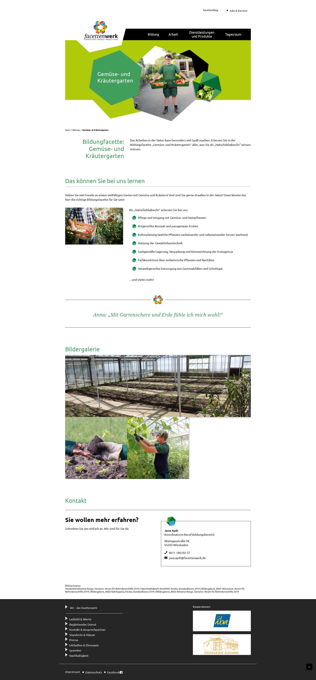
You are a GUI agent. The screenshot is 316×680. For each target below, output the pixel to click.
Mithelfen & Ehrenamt (84, 645)
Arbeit (173, 34)
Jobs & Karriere (238, 10)
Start (67, 130)
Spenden (75, 650)
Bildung (153, 34)
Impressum (72, 671)
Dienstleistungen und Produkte (201, 34)
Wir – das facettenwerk (83, 607)
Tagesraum (233, 34)
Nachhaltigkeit (79, 655)
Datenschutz (93, 672)
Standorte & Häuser (82, 635)
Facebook (113, 672)
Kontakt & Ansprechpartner (87, 629)
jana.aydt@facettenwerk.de (187, 558)
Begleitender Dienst (82, 624)
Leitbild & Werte (80, 619)
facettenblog (210, 10)
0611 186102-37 (179, 552)
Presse (73, 640)
